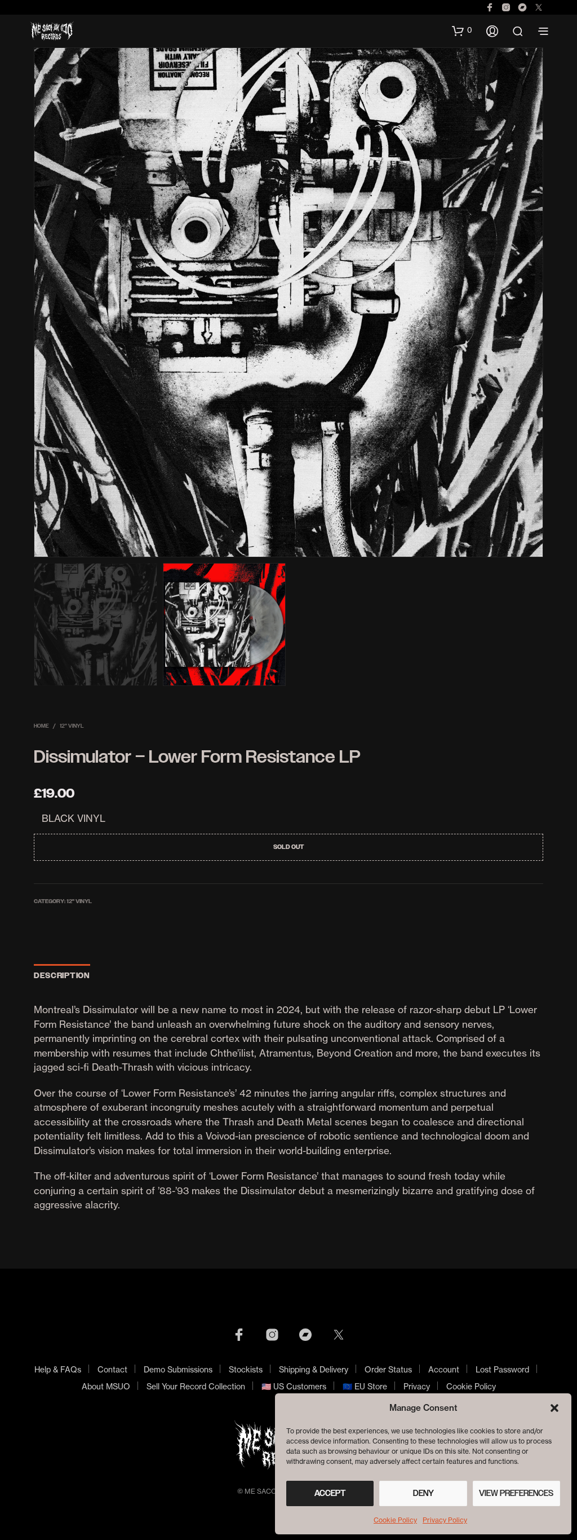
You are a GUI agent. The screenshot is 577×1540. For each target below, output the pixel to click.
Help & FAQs (57, 1369)
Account (443, 1369)
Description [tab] (62, 975)
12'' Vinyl (72, 726)
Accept (330, 1493)
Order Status (388, 1369)
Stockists (246, 1369)
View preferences (516, 1493)
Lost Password (502, 1369)
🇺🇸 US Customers (293, 1386)
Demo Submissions (178, 1369)
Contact (112, 1369)
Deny (423, 1493)
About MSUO (106, 1386)
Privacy (416, 1386)
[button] (554, 1408)
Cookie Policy (395, 1520)
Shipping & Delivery (313, 1369)
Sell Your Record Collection (196, 1386)
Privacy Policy (445, 1520)
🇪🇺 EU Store (365, 1386)
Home (41, 726)
